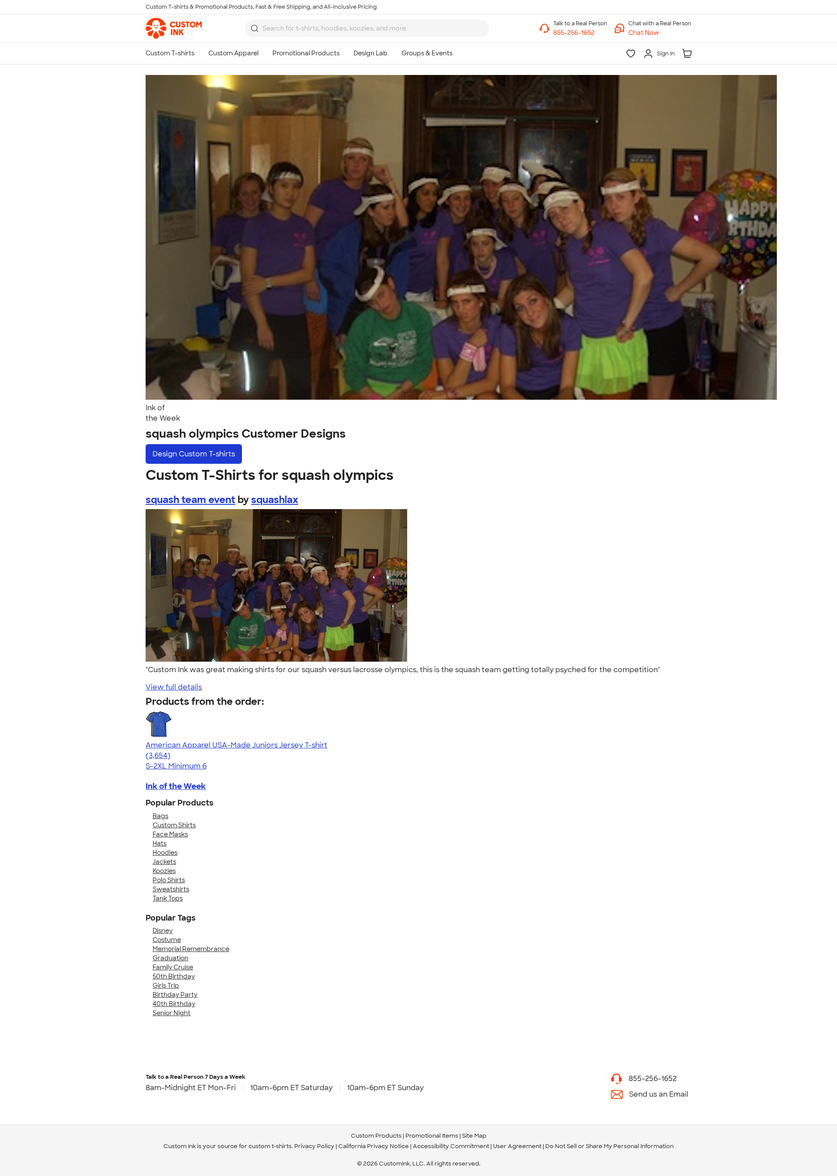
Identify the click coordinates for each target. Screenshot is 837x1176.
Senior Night (172, 1013)
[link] (174, 28)
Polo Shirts (169, 880)
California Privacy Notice (373, 1146)
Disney (163, 931)
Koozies (164, 871)
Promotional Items (431, 1135)
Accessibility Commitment (451, 1146)
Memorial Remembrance (191, 949)
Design (194, 454)
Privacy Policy (314, 1146)
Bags (160, 816)
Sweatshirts (171, 889)
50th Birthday (174, 976)
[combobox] (367, 28)
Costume (167, 940)
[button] (659, 32)
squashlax (274, 499)
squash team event (190, 499)
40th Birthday (174, 1004)
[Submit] (254, 28)
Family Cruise (173, 967)
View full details (174, 687)
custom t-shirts (270, 1146)
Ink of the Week (176, 786)
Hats (160, 843)
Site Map (474, 1135)
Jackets (164, 862)
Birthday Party (175, 995)
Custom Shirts (174, 825)
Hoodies (165, 853)
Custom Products (376, 1135)
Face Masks (170, 834)
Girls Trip (166, 985)
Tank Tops (168, 898)
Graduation (170, 958)
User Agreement (517, 1146)
